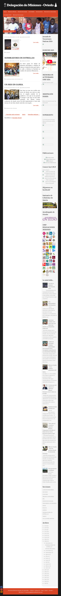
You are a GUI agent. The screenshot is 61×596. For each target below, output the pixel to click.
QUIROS (45, 510)
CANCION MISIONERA (48, 489)
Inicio (5, 11)
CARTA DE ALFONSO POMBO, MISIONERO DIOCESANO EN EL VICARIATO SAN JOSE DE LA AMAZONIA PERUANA (49, 346)
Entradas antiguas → (34, 114)
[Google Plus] (1, 589)
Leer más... (36, 42)
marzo (47, 564)
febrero (48, 566)
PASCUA (45, 508)
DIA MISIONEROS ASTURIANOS (51, 303)
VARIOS (8, 52)
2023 (45, 531)
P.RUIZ (44, 505)
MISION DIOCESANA (11, 108)
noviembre (48, 550)
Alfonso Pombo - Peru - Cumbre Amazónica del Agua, (50, 369)
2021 (45, 535)
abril (47, 562)
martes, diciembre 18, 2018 (12, 61)
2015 (45, 573)
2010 (45, 583)
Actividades (31, 11)
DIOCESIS (45, 492)
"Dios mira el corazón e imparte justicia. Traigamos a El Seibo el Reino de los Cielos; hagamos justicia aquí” (49, 428)
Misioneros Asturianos (50, 11)
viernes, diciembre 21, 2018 (13, 37)
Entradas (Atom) (17, 118)
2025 (45, 527)
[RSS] (1, 592)
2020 (45, 537)
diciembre (48, 543)
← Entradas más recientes (12, 114)
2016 (45, 571)
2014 (45, 575)
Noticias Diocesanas (18, 15)
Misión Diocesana (22, 11)
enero (47, 568)
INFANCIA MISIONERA (48, 496)
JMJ (43, 498)
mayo (47, 560)
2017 (45, 569)
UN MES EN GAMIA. (13, 84)
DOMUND (45, 494)
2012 (45, 579)
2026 (45, 525)
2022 (45, 533)
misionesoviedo (26, 37)
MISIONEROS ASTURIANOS (49, 503)
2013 (45, 577)
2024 (45, 529)
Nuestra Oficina (12, 11)
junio (47, 558)
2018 (45, 541)
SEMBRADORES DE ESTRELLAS (19, 58)
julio (47, 556)
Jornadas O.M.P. (7, 15)
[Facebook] (1, 587)
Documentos (39, 11)
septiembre (49, 552)
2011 (45, 581)
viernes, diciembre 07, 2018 (13, 87)
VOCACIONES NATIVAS (48, 518)
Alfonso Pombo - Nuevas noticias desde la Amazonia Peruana (50, 450)
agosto (47, 554)
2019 (45, 539)
